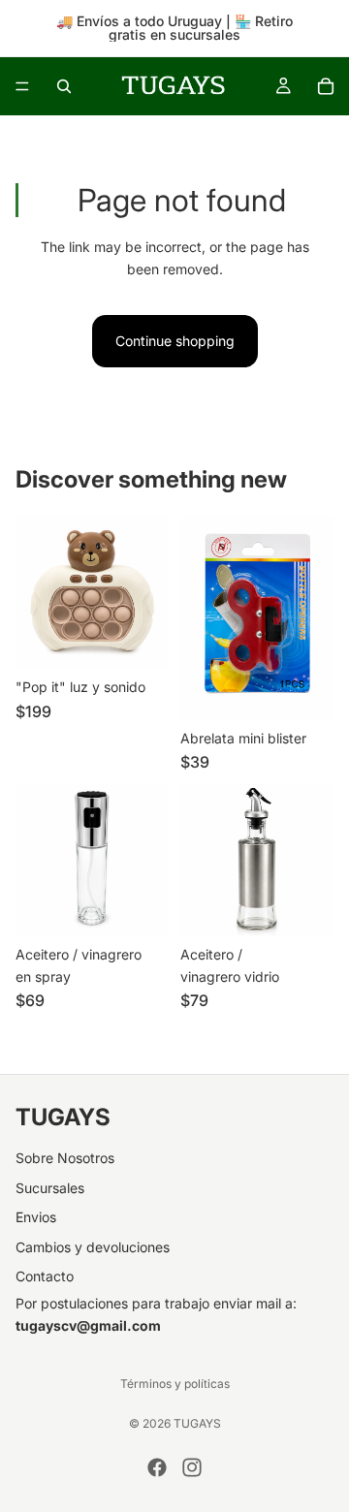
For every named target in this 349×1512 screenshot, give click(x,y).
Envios (36, 1217)
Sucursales (50, 1188)
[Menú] (22, 86)
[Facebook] (157, 1467)
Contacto (45, 1276)
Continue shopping (175, 340)
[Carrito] (325, 86)
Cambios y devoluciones (93, 1247)
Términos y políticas (175, 1383)
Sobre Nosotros (65, 1158)
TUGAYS (197, 1423)
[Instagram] (192, 1467)
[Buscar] (64, 86)
